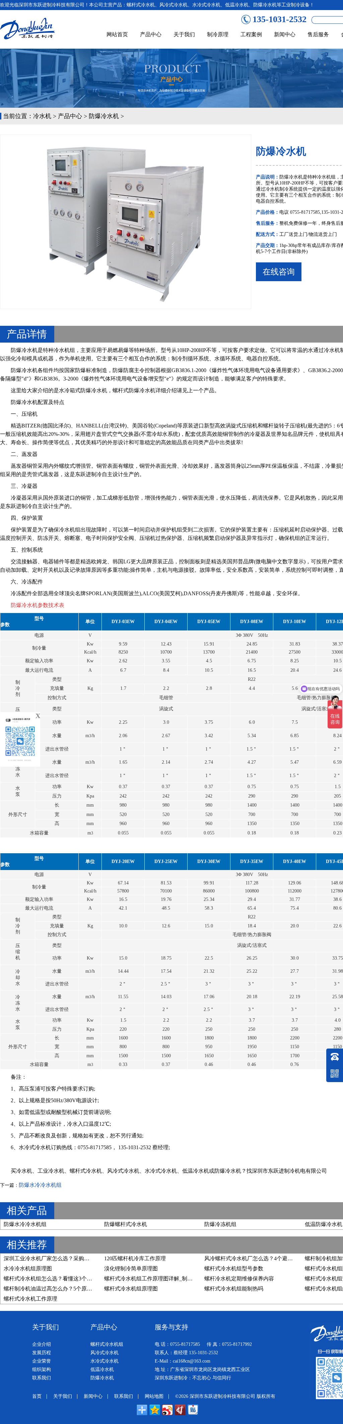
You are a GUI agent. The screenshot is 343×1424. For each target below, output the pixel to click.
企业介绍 (41, 1344)
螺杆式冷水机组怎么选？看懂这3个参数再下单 (59, 1278)
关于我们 (184, 34)
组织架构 (41, 1369)
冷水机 (42, 116)
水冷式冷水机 (161, 1171)
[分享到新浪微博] (167, 1410)
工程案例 (251, 34)
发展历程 (41, 1352)
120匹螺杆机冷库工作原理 (135, 1258)
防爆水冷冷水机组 (40, 1185)
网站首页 (117, 34)
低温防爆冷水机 (323, 1224)
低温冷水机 (195, 1171)
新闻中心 (284, 34)
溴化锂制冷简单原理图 (131, 1268)
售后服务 (318, 34)
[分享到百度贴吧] (193, 1410)
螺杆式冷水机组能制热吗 (233, 1288)
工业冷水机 (51, 1171)
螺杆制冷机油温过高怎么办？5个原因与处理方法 (61, 1288)
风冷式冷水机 (123, 1171)
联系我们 (41, 1377)
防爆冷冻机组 (220, 1224)
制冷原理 (217, 34)
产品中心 (150, 34)
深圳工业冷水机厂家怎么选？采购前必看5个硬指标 (64, 1258)
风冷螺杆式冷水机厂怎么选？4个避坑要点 (253, 1258)
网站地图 (154, 1396)
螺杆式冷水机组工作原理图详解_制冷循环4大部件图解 (168, 1278)
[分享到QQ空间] (154, 1410)
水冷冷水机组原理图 (28, 1268)
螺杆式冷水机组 (106, 1344)
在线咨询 (279, 271)
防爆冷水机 (104, 116)
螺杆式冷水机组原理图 (131, 1288)
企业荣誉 (41, 1361)
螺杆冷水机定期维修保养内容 (239, 1278)
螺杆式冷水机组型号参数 (233, 1268)
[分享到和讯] (180, 1410)
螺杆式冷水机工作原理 (30, 1299)
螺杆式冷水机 (86, 1171)
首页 (37, 1396)
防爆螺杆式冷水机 (125, 1224)
